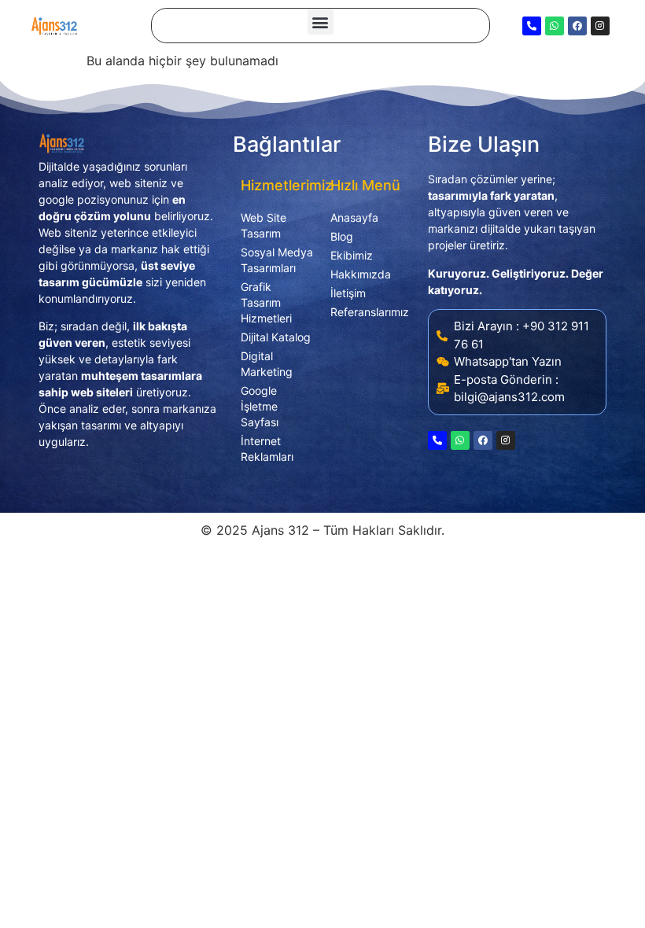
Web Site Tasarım (263, 225)
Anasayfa (354, 217)
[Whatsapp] (554, 26)
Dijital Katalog (276, 337)
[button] (321, 22)
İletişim (348, 293)
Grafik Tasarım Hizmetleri (266, 302)
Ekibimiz (351, 255)
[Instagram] (600, 26)
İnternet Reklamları (267, 448)
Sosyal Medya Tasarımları (277, 259)
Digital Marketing (267, 363)
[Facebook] (577, 26)
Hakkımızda (360, 274)
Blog (341, 236)
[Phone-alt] (531, 26)
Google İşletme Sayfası (259, 406)
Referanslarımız (367, 312)
